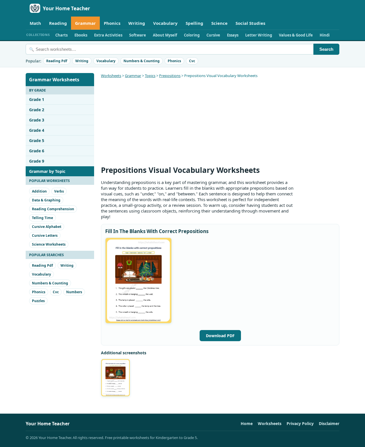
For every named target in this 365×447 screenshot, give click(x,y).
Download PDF (220, 335)
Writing (136, 23)
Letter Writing (258, 35)
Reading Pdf (56, 60)
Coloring (192, 35)
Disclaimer (329, 423)
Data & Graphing (46, 200)
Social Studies (250, 23)
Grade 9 (36, 161)
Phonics (112, 23)
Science (219, 23)
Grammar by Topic (47, 171)
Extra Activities (108, 35)
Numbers (74, 292)
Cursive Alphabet (46, 226)
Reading (58, 23)
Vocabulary (165, 23)
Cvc (192, 60)
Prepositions (170, 75)
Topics (150, 75)
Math (35, 23)
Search (326, 49)
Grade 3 (36, 120)
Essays (232, 35)
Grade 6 (36, 150)
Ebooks (80, 35)
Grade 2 (36, 109)
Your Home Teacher (66, 8)
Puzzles (38, 300)
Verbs (59, 191)
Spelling (194, 23)
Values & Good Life (296, 35)
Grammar (85, 23)
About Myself (165, 35)
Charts (61, 35)
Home (247, 423)
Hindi (325, 35)
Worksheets (111, 75)
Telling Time (42, 217)
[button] (138, 280)
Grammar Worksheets (54, 79)
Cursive (213, 35)
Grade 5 (36, 140)
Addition (39, 191)
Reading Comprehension (53, 209)
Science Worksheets (49, 244)
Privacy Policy (300, 423)
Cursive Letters (45, 235)
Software (137, 35)
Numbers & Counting (141, 60)
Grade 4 (36, 130)
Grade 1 (36, 99)
